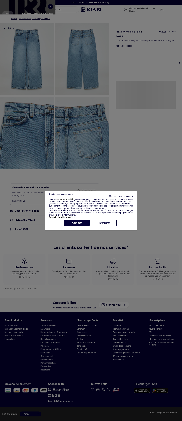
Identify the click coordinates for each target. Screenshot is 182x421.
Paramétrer (104, 223)
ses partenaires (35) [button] (65, 199)
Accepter (77, 223)
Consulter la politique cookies (62, 217)
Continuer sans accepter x (61, 194)
